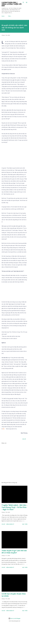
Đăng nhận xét (10, 524)
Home (3, 16)
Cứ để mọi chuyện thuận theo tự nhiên (14, 595)
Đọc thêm (24, 524)
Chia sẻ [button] (24, 439)
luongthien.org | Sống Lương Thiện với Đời (12, 4)
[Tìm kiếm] (23, 2)
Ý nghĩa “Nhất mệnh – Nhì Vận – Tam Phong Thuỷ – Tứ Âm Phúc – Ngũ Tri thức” (14, 507)
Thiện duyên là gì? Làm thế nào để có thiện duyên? (14, 551)
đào (4, 428)
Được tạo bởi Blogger (15, 618)
